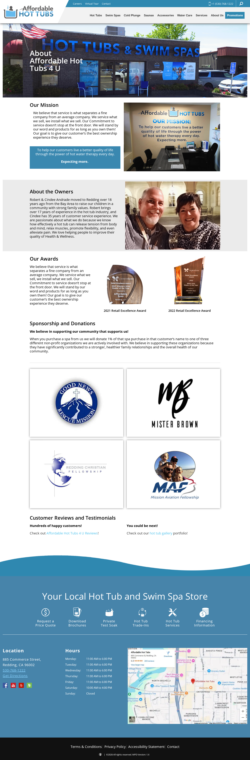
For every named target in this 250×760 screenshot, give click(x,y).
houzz (29, 685)
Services (201, 15)
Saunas (149, 15)
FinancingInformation (204, 623)
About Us (217, 15)
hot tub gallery (161, 533)
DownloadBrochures (77, 623)
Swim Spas (112, 15)
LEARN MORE (47, 415)
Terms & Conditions (86, 746)
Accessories (165, 15)
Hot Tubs (96, 15)
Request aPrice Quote (45, 623)
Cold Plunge (132, 15)
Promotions (235, 15)
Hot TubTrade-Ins (141, 623)
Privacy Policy (115, 746)
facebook (5, 685)
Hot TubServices (172, 623)
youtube (13, 685)
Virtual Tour (92, 3)
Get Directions (15, 675)
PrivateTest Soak (109, 623)
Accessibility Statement (146, 746)
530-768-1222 (14, 670)
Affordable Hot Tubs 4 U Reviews (72, 533)
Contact (106, 3)
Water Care (184, 15)
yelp (21, 685)
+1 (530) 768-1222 (222, 3)
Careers (77, 3)
